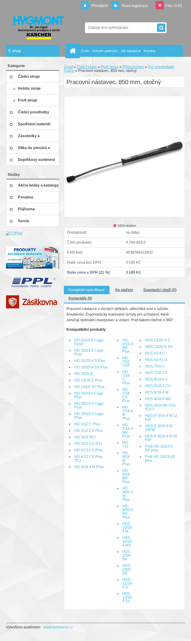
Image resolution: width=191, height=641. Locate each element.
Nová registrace (134, 6)
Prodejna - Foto (82, 63)
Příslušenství (133, 67)
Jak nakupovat (131, 51)
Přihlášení (99, 6)
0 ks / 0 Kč (173, 6)
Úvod (68, 67)
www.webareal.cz (58, 627)
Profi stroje (110, 67)
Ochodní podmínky (105, 51)
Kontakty (150, 51)
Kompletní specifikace (86, 290)
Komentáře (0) (80, 298)
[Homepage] (73, 51)
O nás (85, 51)
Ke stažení (124, 290)
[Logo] (38, 27)
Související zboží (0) (160, 290)
